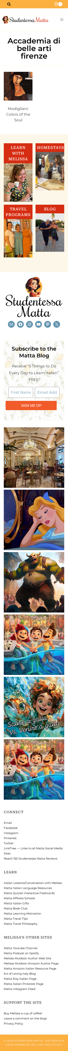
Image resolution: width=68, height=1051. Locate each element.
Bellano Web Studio (46, 1044)
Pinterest (10, 838)
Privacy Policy (13, 1023)
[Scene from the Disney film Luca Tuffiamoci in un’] (34, 644)
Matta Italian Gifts (16, 903)
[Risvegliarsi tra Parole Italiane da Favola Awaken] (34, 520)
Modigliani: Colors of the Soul (18, 114)
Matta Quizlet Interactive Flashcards (29, 893)
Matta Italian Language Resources (28, 888)
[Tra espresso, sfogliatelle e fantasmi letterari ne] (34, 457)
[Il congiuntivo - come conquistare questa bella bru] (34, 582)
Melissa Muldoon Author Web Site (27, 958)
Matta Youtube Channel (20, 948)
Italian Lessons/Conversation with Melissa (33, 883)
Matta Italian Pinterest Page (23, 984)
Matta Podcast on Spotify (21, 953)
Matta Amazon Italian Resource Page (30, 968)
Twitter (9, 843)
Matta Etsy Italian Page (20, 979)
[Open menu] (61, 20)
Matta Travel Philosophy (20, 924)
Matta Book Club (15, 908)
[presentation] (18, 86)
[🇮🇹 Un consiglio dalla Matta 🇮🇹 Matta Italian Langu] (34, 707)
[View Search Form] (9, 4)
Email (8, 823)
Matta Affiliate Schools (19, 898)
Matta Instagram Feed (19, 989)
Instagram (11, 833)
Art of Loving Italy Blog (20, 973)
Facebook (11, 828)
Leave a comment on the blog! (25, 1018)
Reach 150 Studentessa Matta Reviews (30, 858)
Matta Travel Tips (16, 918)
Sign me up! (31, 405)
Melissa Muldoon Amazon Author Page (31, 963)
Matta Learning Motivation (22, 913)
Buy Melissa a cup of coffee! (23, 1013)
